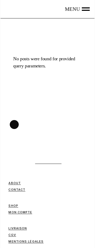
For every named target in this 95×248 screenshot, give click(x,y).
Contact (16, 189)
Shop (13, 205)
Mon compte (20, 212)
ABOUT (14, 183)
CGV (12, 235)
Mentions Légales (26, 241)
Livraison (17, 228)
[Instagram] (14, 124)
